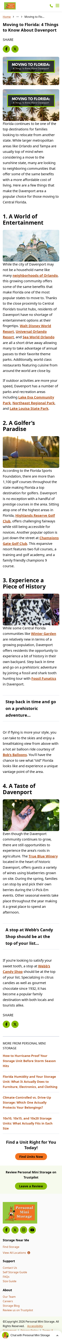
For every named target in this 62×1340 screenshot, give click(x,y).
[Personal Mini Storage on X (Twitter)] (15, 1230)
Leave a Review (31, 1186)
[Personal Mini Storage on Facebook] (6, 1230)
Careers (8, 1301)
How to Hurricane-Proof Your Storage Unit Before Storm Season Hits (29, 1061)
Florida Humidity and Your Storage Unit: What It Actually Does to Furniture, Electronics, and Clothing (30, 1081)
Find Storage (11, 1247)
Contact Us (10, 1268)
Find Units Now (31, 1157)
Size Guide (9, 1281)
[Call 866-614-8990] (51, 5)
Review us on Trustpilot (18, 1310)
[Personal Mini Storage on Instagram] (23, 1230)
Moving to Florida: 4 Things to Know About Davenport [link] (34, 17)
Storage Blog (11, 1306)
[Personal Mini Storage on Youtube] (32, 1230)
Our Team (9, 1297)
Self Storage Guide (15, 1272)
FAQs (6, 1277)
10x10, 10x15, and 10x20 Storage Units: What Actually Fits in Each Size (28, 1123)
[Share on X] (15, 49)
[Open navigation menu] (57, 6)
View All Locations (16, 1252)
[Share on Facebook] (6, 49)
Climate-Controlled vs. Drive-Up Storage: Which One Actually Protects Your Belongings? (27, 1102)
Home (7, 17)
